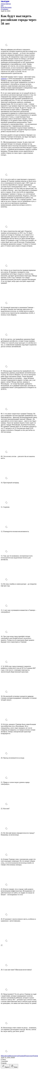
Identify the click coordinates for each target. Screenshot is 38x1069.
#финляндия (5, 1056)
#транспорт (29, 1056)
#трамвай (21, 1056)
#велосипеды (13, 1056)
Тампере (4, 78)
